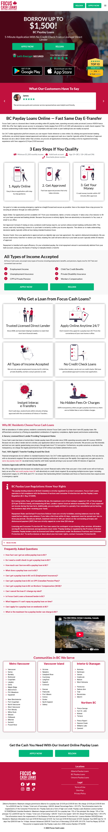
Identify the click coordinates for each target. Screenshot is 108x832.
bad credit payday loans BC (26, 471)
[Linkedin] (28, 789)
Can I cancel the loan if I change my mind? (24, 591)
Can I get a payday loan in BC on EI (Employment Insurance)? (32, 576)
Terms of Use (80, 787)
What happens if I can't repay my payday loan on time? (29, 601)
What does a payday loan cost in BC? (22, 570)
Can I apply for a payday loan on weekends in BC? (27, 607)
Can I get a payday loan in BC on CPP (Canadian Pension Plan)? (33, 581)
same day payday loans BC (12, 461)
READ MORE (11, 543)
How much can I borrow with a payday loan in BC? (27, 565)
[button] (105, 5)
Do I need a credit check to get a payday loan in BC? (28, 560)
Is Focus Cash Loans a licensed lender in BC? (25, 596)
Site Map (80, 790)
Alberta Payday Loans (80, 771)
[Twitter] (28, 784)
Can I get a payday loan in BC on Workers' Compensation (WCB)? (34, 586)
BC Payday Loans (78, 774)
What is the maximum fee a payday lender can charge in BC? (32, 612)
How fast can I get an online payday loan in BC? (26, 555)
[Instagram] (22, 789)
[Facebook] (22, 784)
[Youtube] (33, 784)
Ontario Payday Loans (80, 777)
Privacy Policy (80, 793)
